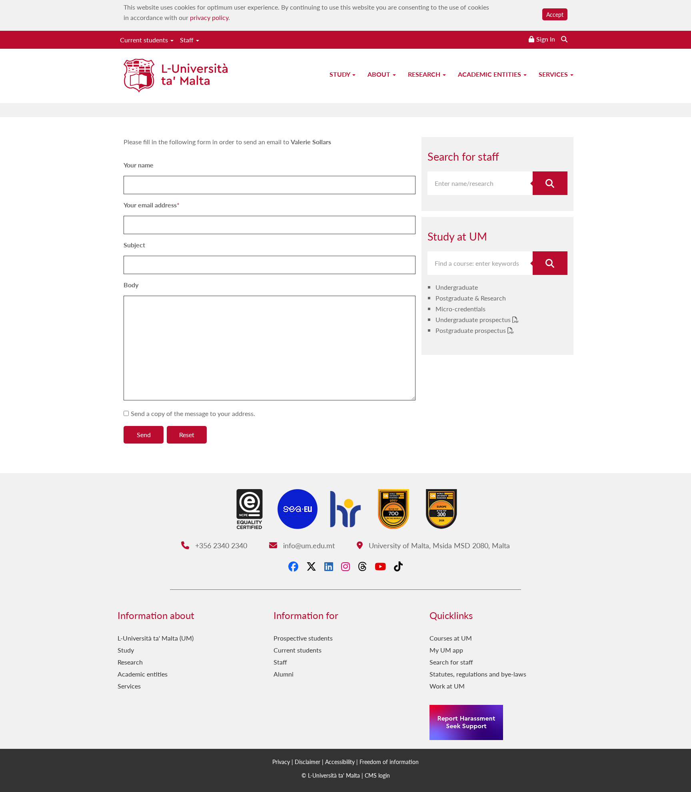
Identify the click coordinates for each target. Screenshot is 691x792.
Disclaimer (307, 762)
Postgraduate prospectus (471, 330)
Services (554, 74)
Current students (145, 39)
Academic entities (490, 74)
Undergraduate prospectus (473, 319)
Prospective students (303, 638)
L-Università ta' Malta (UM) (156, 638)
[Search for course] (550, 263)
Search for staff (451, 662)
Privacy (281, 762)
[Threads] (362, 566)
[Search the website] (564, 39)
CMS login (377, 775)
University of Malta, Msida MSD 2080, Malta (438, 545)
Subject (134, 244)
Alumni (284, 674)
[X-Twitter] (311, 566)
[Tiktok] (398, 566)
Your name (139, 164)
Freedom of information (389, 762)
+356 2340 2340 (220, 545)
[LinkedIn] (328, 566)
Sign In (545, 39)
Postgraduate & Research (470, 297)
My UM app (446, 650)
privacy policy (209, 17)
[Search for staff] (550, 183)
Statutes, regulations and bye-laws (477, 674)
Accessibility (340, 762)
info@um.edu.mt (308, 545)
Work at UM (447, 686)
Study (340, 74)
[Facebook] (293, 566)
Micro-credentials (460, 308)
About (379, 74)
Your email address (150, 204)
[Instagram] (345, 566)
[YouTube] (380, 566)
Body (131, 284)
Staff (187, 39)
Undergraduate (456, 287)
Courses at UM (450, 638)
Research (425, 74)
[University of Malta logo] (176, 76)
